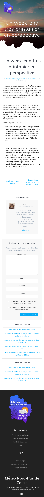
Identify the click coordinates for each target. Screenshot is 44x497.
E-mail (22, 286)
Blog (20, 445)
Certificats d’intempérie (20, 442)
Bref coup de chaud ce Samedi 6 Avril (22, 330)
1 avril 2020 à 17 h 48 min (25, 207)
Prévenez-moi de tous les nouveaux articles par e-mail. (23, 308)
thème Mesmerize (27, 490)
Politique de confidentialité (20, 464)
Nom (22, 278)
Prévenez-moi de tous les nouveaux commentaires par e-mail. (23, 302)
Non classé (32, 79)
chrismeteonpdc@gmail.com (15, 79)
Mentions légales (20, 461)
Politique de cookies (20, 468)
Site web (22, 293)
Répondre (25, 230)
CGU (20, 457)
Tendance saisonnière (20, 438)
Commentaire (22, 254)
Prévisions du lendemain (20, 435)
